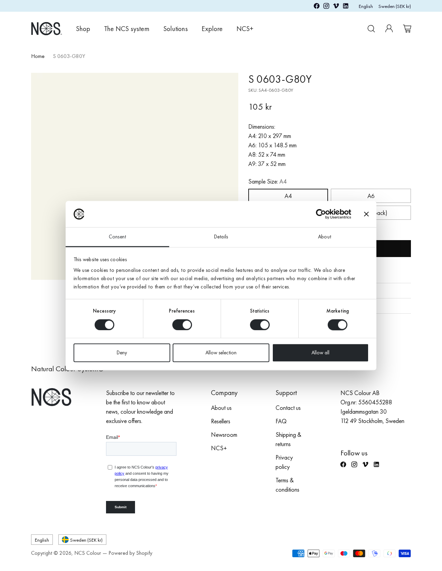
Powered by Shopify (130, 553)
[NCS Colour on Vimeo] (336, 7)
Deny (122, 353)
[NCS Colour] (46, 28)
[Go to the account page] (389, 28)
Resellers (220, 421)
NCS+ (219, 448)
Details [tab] (221, 237)
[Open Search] (371, 28)
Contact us (288, 408)
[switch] (182, 324)
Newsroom (224, 435)
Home (38, 56)
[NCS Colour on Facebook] (316, 7)
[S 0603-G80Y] (134, 176)
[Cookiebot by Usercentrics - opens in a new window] (321, 214)
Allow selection (221, 353)
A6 (371, 196)
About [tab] (324, 237)
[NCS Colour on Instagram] (326, 7)
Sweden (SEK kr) (394, 6)
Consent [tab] (117, 237)
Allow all (320, 353)
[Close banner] (366, 213)
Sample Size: (267, 181)
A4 (288, 196)
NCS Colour (87, 553)
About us (221, 408)
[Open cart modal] (407, 28)
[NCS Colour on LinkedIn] (345, 7)
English (366, 6)
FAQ (281, 421)
